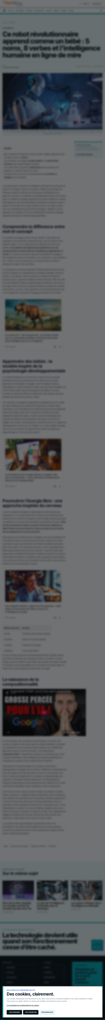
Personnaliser (47, 1012)
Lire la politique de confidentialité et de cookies (23, 1005)
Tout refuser (14, 1012)
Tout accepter (31, 1012)
